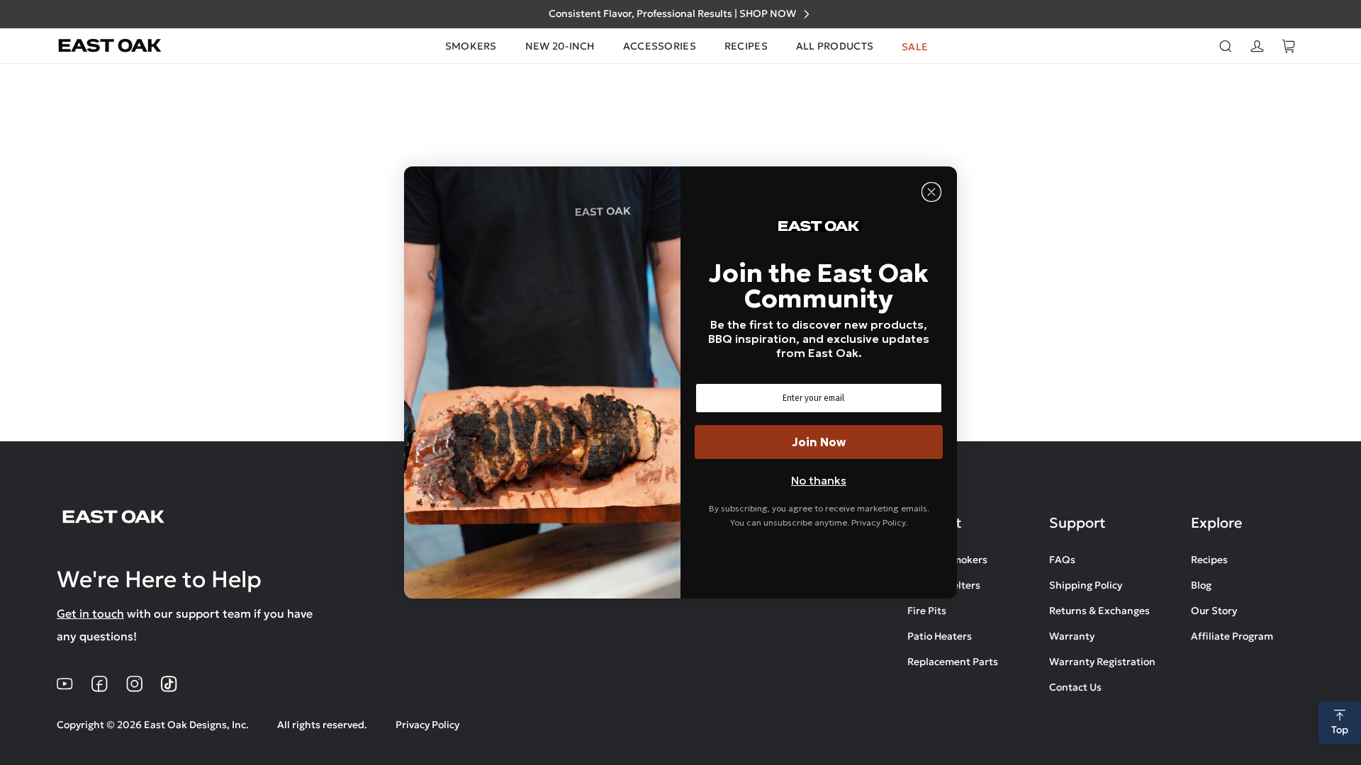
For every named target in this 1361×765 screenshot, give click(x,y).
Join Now (819, 442)
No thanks (818, 480)
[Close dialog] (931, 191)
